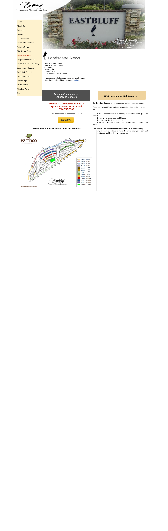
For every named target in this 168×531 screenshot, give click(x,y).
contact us (75, 80)
